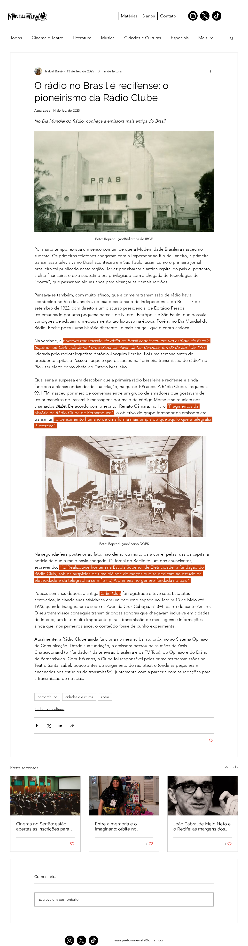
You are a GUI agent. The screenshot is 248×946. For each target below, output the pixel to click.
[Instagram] (193, 16)
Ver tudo (231, 767)
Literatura (82, 37)
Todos (16, 37)
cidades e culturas (79, 697)
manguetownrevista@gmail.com (139, 940)
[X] (204, 16)
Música (108, 37)
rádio (105, 697)
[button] (231, 38)
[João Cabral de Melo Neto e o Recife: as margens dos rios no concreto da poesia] (203, 795)
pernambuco (47, 697)
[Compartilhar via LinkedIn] (60, 725)
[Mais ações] (211, 71)
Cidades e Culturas (142, 37)
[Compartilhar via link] (72, 725)
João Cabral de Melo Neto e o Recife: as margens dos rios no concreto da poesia (202, 826)
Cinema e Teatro (47, 37)
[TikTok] (216, 16)
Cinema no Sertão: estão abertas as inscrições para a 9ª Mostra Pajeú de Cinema (44, 826)
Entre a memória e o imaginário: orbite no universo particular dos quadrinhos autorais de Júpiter (118, 826)
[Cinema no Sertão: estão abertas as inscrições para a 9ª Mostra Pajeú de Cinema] (45, 795)
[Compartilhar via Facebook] (36, 725)
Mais (202, 37)
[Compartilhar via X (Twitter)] (48, 725)
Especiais (180, 37)
